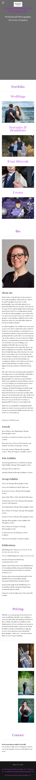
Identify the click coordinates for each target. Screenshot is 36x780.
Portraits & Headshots (18, 129)
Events (18, 192)
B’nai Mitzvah (18, 161)
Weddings (18, 96)
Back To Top (18, 764)
